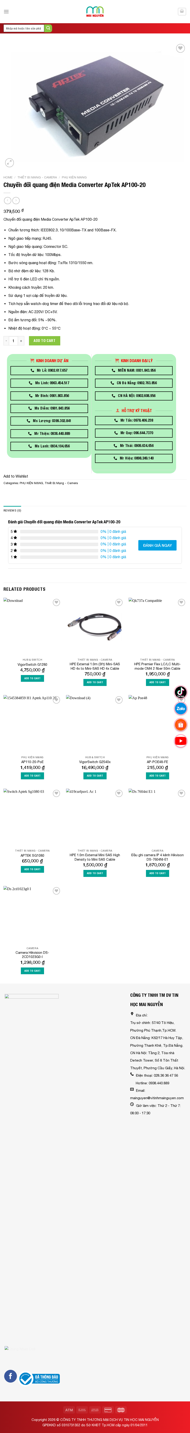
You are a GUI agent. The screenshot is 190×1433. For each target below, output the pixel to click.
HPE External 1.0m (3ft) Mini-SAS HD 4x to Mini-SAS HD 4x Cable (95, 666)
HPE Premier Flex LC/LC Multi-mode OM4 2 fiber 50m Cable (157, 666)
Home (8, 177)
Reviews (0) (12, 510)
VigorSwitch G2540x (95, 762)
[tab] (12, 510)
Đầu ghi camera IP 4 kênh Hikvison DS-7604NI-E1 (157, 857)
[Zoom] (9, 162)
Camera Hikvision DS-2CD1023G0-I (32, 955)
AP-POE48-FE (157, 762)
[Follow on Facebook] (10, 1376)
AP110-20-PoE (32, 762)
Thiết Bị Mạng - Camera (37, 177)
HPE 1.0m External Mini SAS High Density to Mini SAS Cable (95, 857)
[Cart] (182, 11)
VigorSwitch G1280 (32, 664)
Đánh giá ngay (157, 545)
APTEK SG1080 (32, 855)
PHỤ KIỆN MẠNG (74, 177)
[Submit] (48, 28)
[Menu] (6, 11)
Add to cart (44, 340)
